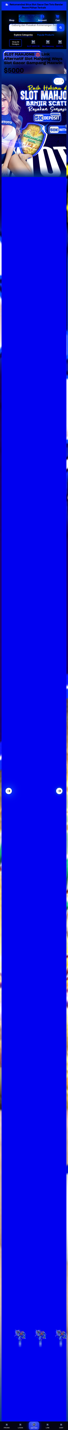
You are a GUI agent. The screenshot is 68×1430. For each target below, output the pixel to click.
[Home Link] (30, 18)
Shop (11, 20)
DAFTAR (34, 1428)
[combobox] (33, 27)
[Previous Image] (9, 791)
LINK (47, 1428)
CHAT (61, 1428)
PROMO (7, 1428)
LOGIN (20, 1428)
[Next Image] (59, 791)
